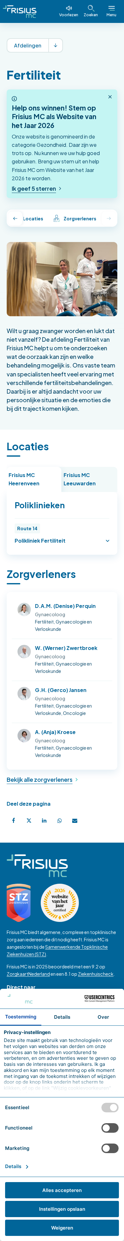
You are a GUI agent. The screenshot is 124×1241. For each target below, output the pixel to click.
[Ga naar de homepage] (20, 11)
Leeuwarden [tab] (80, 479)
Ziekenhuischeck (96, 974)
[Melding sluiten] (110, 97)
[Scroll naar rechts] (109, 218)
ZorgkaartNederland (28, 974)
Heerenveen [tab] (24, 479)
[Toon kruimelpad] (55, 45)
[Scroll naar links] (15, 218)
